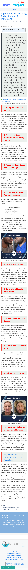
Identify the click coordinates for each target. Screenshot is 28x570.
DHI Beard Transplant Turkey (11, 507)
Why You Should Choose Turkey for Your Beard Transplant (14, 457)
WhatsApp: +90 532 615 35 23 (15, 565)
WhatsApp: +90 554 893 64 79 (15, 563)
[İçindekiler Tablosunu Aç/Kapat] (22, 29)
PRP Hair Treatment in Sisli (10, 510)
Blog (4, 505)
